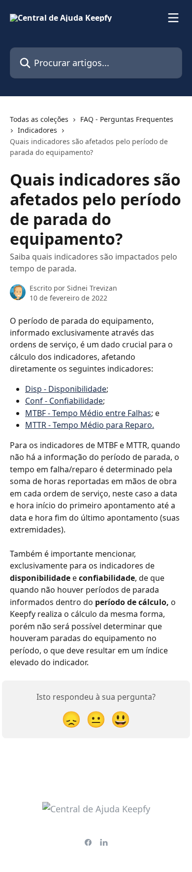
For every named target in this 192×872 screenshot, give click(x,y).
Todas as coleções (39, 119)
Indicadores (37, 130)
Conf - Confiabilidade (64, 400)
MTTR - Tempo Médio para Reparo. (89, 424)
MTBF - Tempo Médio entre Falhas (88, 413)
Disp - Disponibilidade (65, 388)
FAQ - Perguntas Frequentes (126, 119)
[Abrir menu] (173, 18)
